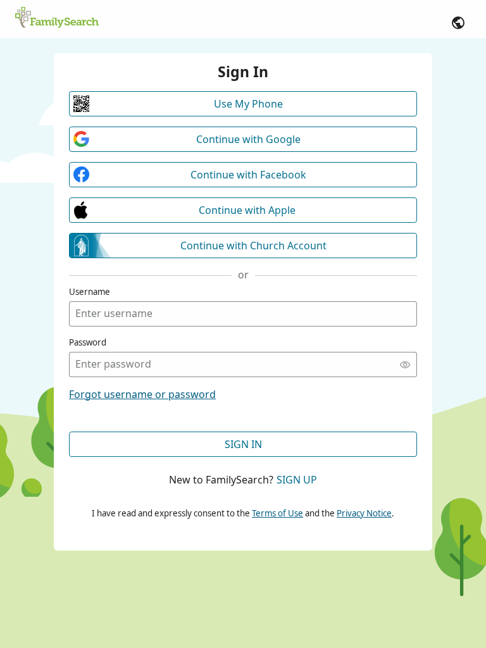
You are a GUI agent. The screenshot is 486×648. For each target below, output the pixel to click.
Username (89, 291)
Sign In (243, 444)
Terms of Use (277, 513)
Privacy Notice (364, 513)
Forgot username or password (142, 394)
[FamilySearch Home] (57, 18)
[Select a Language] (458, 22)
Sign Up (297, 480)
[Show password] (405, 364)
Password (87, 342)
